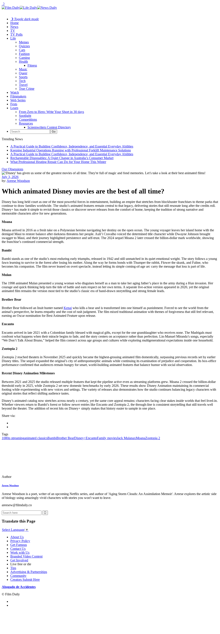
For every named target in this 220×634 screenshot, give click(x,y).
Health (23, 61)
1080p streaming (13, 438)
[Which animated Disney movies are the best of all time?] (31, 477)
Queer (23, 73)
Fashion (24, 54)
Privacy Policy (20, 541)
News (14, 27)
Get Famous (18, 545)
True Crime (26, 88)
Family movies (107, 438)
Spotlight (25, 115)
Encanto (91, 438)
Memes (24, 42)
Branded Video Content (26, 556)
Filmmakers (18, 96)
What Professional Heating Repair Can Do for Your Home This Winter (58, 162)
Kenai (68, 308)
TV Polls (16, 34)
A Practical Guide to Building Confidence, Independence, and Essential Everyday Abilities (71, 146)
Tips (13, 568)
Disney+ (80, 438)
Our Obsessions (12, 169)
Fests (13, 104)
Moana (140, 438)
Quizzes (24, 46)
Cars (22, 50)
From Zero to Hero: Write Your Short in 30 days (51, 112)
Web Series (18, 100)
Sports (23, 77)
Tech (22, 81)
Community (18, 576)
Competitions (28, 119)
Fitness (32, 65)
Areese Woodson (18, 181)
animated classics (35, 438)
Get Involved (19, 560)
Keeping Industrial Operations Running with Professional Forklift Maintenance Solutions (70, 150)
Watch (14, 92)
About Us (17, 537)
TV (12, 30)
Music (23, 69)
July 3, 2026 (10, 177)
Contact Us (18, 548)
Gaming (24, 57)
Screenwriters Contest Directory (49, 127)
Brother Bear (65, 438)
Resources (26, 123)
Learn (14, 108)
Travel (23, 85)
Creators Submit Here (25, 579)
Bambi (52, 438)
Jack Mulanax (126, 438)
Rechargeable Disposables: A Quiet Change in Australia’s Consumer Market (61, 158)
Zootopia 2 (152, 438)
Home (14, 23)
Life (13, 38)
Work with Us (19, 552)
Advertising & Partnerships (28, 572)
